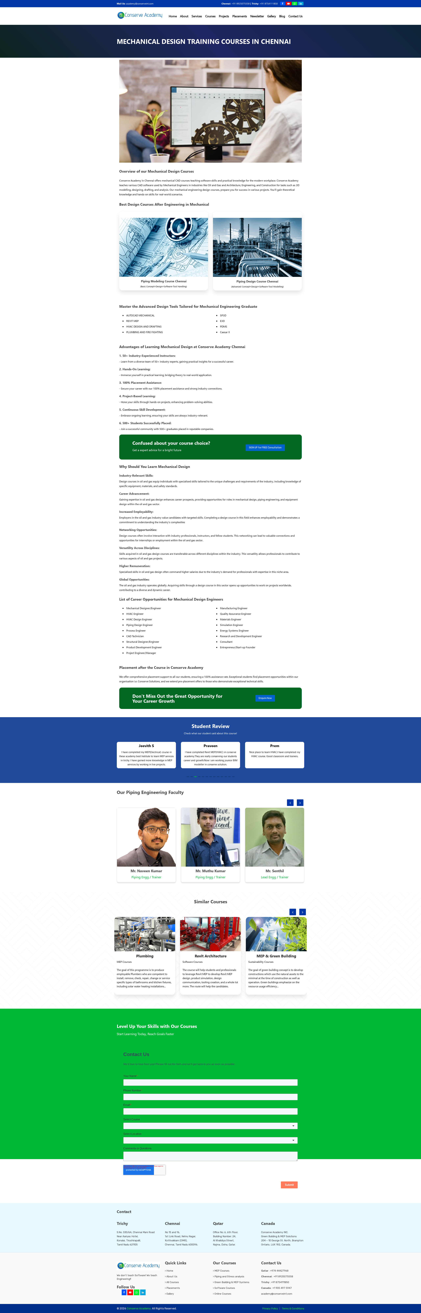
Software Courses (224, 1288)
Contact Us (295, 16)
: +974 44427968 (274, 1270)
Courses (210, 16)
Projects (224, 16)
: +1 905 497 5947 (276, 1288)
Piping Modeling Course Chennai (163, 281)
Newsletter (257, 16)
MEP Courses (221, 1270)
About (184, 16)
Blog (282, 16)
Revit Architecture (145, 955)
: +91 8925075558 (277, 1276)
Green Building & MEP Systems (231, 1282)
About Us (171, 1276)
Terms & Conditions (293, 1308)
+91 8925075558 (241, 3)
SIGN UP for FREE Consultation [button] (265, 447)
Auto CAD (276, 955)
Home (173, 16)
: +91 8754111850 (275, 1282)
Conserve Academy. (139, 1308)
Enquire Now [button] (265, 698)
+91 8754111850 (269, 3)
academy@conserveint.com (139, 3)
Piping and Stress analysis (229, 1276)
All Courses (172, 1282)
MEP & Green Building (210, 955)
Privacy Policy (270, 1308)
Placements (239, 16)
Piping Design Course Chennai (257, 281)
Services (197, 16)
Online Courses (222, 1293)
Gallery (271, 16)
